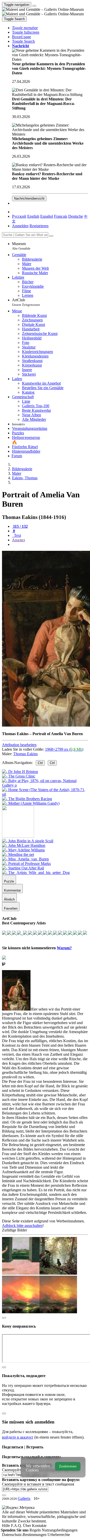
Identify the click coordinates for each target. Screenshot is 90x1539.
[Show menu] (34, 6)
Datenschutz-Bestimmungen (25, 1534)
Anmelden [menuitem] (20, 226)
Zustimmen (67, 1466)
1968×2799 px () (64, 749)
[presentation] (50, 544)
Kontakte (39, 1525)
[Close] (51, 236)
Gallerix (24, 1498)
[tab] (20, 526)
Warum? (64, 948)
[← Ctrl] (31, 803)
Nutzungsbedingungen (60, 1530)
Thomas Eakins (25, 754)
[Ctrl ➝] (27, 841)
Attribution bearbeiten (19, 745)
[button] (25, 28)
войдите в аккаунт (17, 1437)
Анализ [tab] (18, 540)
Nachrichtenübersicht (29, 198)
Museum (21, 246)
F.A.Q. (17, 1525)
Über (27, 1525)
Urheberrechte (59, 1534)
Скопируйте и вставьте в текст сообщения (38, 1484)
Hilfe (6, 1525)
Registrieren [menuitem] (39, 226)
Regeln (36, 1530)
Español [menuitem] (46, 216)
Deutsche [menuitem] (75, 216)
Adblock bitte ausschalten (22, 1225)
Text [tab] (17, 535)
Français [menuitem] (60, 216)
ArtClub (26, 302)
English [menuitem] (33, 216)
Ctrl (40, 763)
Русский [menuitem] (19, 216)
